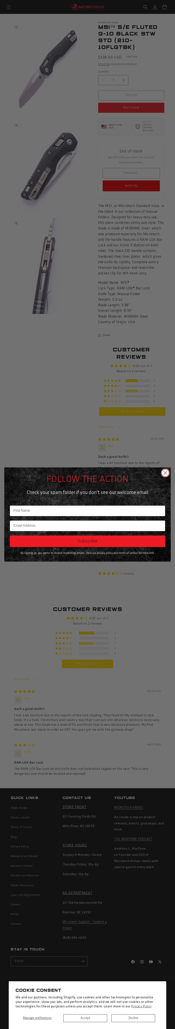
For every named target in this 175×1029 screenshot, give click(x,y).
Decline (133, 1018)
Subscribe (87, 541)
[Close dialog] (165, 473)
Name (14, 502)
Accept (85, 1018)
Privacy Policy (141, 1006)
